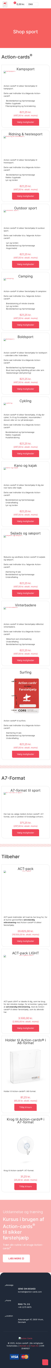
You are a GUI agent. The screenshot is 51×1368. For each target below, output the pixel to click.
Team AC (35, 1346)
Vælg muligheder (25, 122)
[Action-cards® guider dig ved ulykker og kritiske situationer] (5, 4)
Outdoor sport (25, 208)
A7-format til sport (25, 790)
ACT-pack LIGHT (25, 953)
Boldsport (25, 337)
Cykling (25, 401)
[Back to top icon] (45, 1362)
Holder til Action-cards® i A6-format (25, 1041)
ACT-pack (25, 869)
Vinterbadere (25, 605)
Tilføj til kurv (25, 1107)
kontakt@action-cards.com (30, 1292)
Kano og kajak (25, 466)
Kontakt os (24, 1346)
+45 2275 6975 (24, 1307)
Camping (25, 276)
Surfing (25, 672)
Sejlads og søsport (25, 533)
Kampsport (26, 69)
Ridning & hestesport (25, 134)
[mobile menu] (47, 4)
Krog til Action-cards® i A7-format (25, 1120)
